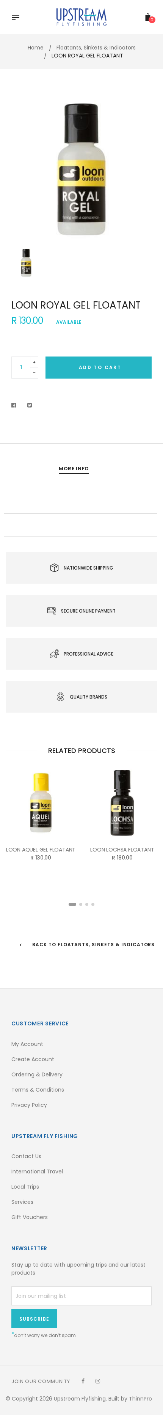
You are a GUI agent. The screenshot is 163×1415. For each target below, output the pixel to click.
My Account (27, 1044)
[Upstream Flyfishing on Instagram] (98, 1381)
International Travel (37, 1171)
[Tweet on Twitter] (30, 405)
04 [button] (92, 904)
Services (22, 1202)
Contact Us (26, 1156)
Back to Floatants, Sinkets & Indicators (91, 944)
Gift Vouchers (29, 1217)
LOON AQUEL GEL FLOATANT (40, 849)
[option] (81, 170)
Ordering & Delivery (37, 1074)
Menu (17, 18)
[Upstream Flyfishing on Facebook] (83, 1381)
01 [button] (72, 904)
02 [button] (80, 904)
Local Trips (25, 1187)
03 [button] (86, 904)
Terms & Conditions (37, 1089)
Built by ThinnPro (130, 1398)
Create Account (32, 1059)
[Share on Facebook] (15, 405)
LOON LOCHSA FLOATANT (122, 849)
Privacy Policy (29, 1105)
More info (74, 468)
